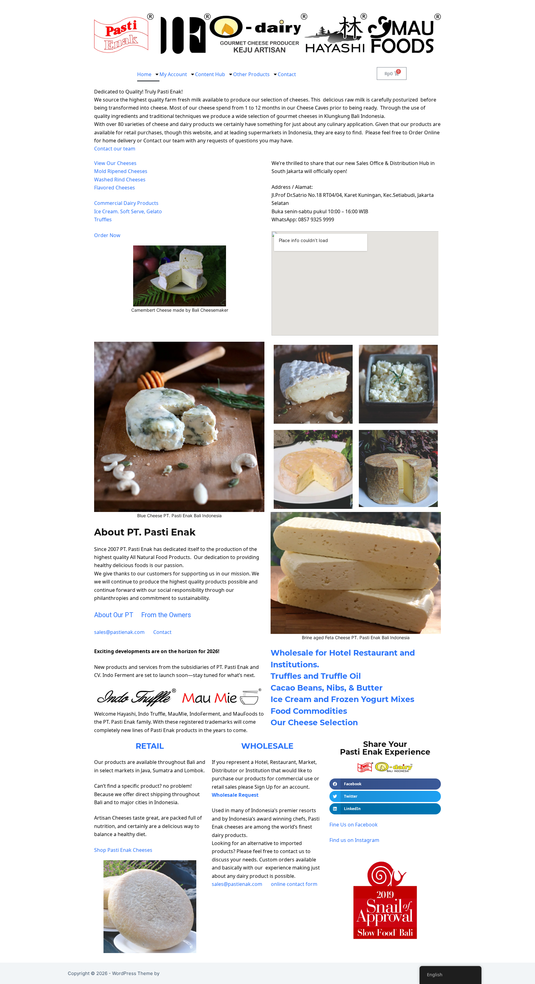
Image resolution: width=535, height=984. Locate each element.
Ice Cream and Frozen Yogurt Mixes (342, 699)
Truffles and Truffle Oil (316, 676)
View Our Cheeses (115, 163)
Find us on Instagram (354, 840)
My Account (173, 74)
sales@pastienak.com (119, 632)
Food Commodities (309, 711)
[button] (385, 784)
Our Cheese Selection (314, 722)
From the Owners (166, 615)
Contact (287, 74)
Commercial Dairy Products (126, 203)
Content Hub (210, 74)
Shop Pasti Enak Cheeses (124, 850)
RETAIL (150, 746)
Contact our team (114, 148)
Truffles (103, 219)
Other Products (251, 74)
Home (144, 74)
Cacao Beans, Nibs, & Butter (327, 687)
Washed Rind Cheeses (120, 179)
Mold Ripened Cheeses (120, 171)
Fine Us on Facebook (353, 824)
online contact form (294, 884)
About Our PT (113, 615)
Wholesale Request (235, 794)
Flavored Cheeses (114, 187)
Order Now (107, 235)
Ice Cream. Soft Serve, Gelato (128, 211)
